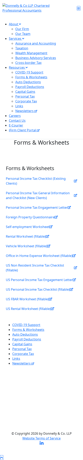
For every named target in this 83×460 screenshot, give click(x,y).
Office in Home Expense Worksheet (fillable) (39, 256)
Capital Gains (25, 91)
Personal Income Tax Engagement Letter (37, 207)
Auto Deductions (28, 82)
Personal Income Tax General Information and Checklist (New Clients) (38, 195)
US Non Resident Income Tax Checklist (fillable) (35, 267)
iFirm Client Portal (23, 130)
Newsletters (24, 111)
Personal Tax (25, 96)
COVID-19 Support (29, 72)
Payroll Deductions (29, 87)
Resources (17, 67)
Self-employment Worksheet (27, 227)
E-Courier (16, 125)
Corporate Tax (26, 101)
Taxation (21, 48)
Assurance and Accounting (35, 43)
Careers (15, 115)
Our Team (22, 34)
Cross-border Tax (28, 62)
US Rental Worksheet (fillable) (28, 309)
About (14, 24)
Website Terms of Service (41, 438)
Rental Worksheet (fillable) (26, 236)
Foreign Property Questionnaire (30, 217)
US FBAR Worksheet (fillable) (27, 299)
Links (19, 106)
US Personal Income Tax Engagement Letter (39, 280)
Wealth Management (31, 53)
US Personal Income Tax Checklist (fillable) (38, 289)
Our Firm (22, 29)
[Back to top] (1, 457)
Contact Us (17, 120)
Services (15, 38)
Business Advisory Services (35, 58)
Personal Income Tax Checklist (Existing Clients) (36, 181)
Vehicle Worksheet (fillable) (26, 246)
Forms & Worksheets (31, 77)
